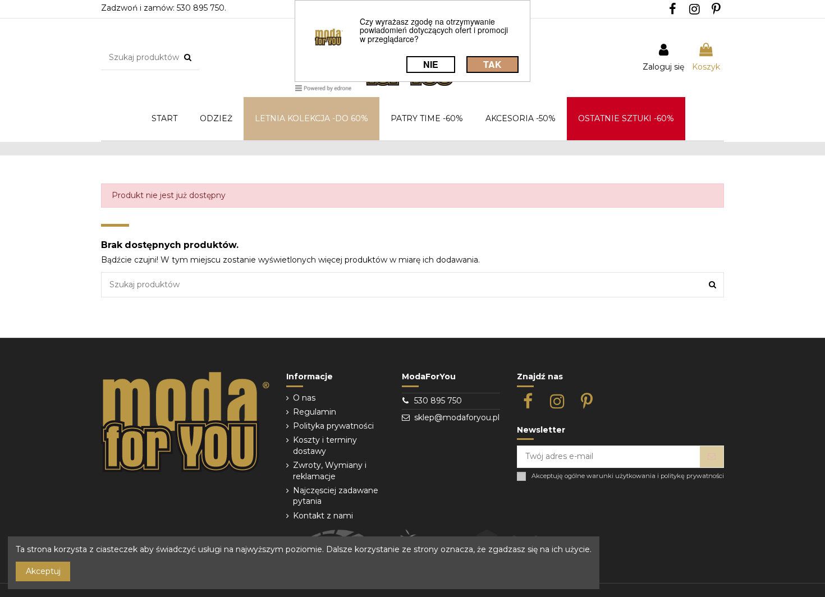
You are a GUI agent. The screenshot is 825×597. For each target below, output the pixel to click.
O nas (304, 398)
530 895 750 (438, 401)
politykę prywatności (692, 476)
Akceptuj (43, 571)
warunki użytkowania (621, 476)
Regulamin (314, 412)
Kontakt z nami (323, 516)
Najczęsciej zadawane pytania (335, 496)
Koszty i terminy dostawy (325, 445)
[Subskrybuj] (711, 456)
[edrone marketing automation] (323, 88)
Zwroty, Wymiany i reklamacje (329, 470)
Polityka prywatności (333, 426)
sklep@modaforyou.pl (456, 417)
